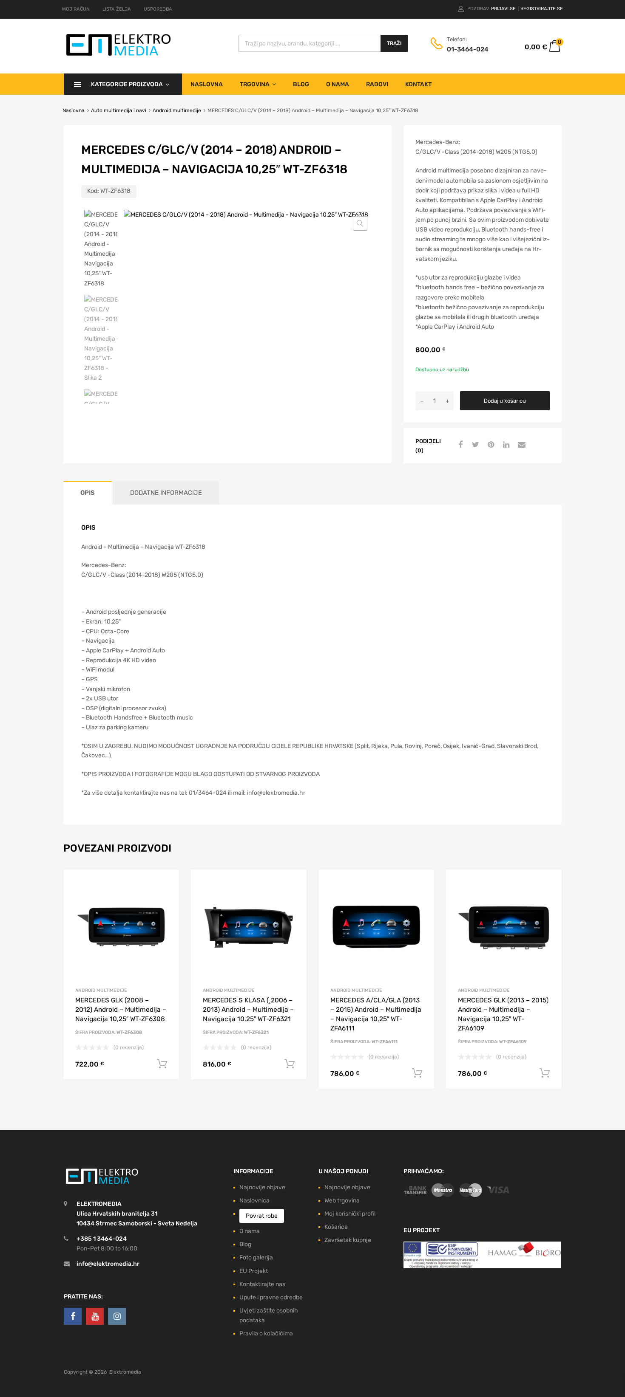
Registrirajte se (541, 8)
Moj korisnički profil (349, 1213)
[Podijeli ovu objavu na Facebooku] (459, 445)
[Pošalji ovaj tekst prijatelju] (520, 445)
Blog (301, 84)
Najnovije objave (262, 1187)
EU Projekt (253, 1271)
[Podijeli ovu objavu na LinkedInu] (505, 445)
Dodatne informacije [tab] (166, 493)
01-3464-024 (468, 49)
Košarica (336, 1226)
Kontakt (418, 84)
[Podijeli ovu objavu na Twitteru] (474, 445)
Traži (394, 43)
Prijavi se (504, 8)
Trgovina (255, 84)
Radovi (377, 84)
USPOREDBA (158, 9)
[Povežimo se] (73, 1316)
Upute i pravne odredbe (271, 1297)
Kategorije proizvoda (127, 84)
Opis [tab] (87, 493)
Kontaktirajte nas (262, 1284)
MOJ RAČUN (76, 9)
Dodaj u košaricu (505, 401)
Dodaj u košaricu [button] (162, 1064)
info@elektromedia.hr (108, 1263)
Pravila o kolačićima (266, 1333)
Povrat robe (262, 1215)
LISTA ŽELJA (116, 9)
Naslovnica (254, 1200)
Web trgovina (342, 1200)
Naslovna (206, 84)
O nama (337, 84)
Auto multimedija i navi (118, 110)
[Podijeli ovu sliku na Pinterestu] (489, 445)
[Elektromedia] (118, 55)
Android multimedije (177, 110)
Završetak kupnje (347, 1240)
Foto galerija (256, 1257)
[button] (360, 223)
